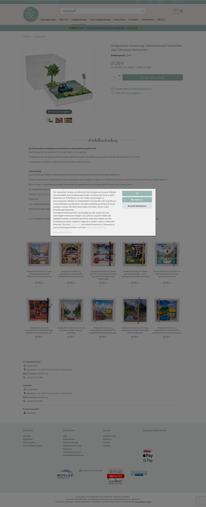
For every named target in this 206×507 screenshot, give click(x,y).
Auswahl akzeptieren (137, 206)
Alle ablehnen (137, 200)
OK (137, 193)
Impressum (75, 224)
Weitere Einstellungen (62, 232)
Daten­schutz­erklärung (95, 227)
